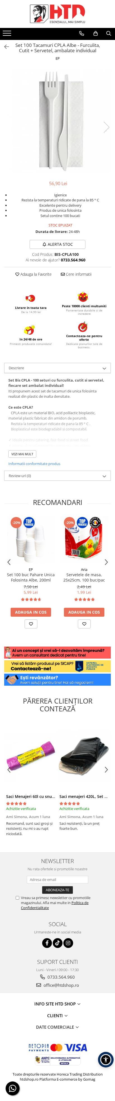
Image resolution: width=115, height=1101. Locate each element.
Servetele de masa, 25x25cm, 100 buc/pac (84, 577)
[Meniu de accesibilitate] (106, 1059)
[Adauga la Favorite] (31, 623)
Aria (84, 569)
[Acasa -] (57, 14)
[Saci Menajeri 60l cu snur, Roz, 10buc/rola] (31, 756)
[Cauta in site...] (108, 33)
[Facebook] (47, 943)
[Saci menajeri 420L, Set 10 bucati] (84, 756)
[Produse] (8, 35)
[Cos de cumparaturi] (96, 33)
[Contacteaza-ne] (81, 33)
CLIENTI (55, 1015)
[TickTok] (58, 943)
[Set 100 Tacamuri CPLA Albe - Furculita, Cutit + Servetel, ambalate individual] (57, 121)
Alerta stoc (60, 244)
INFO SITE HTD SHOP (55, 1004)
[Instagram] (68, 943)
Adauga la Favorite (35, 274)
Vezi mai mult (22, 454)
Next (106, 127)
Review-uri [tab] (20, 475)
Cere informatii (78, 274)
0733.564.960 (60, 977)
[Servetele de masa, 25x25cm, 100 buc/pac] (84, 540)
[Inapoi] (4, 47)
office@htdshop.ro (60, 985)
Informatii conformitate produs (34, 463)
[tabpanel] (57, 121)
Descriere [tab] (16, 367)
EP (58, 58)
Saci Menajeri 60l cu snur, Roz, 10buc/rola (45, 796)
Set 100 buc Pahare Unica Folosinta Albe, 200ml (31, 577)
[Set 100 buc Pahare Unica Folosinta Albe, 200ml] (31, 540)
